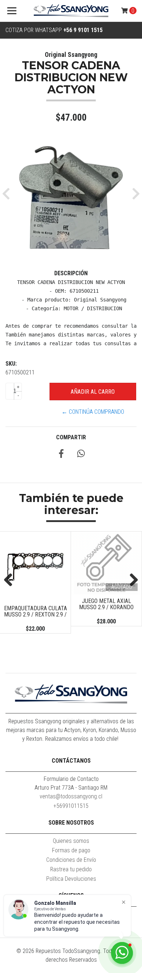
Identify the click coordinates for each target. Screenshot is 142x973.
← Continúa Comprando (93, 411)
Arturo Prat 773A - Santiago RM (71, 787)
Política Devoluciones (71, 878)
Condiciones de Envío (71, 859)
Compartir (71, 437)
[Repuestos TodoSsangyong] (71, 11)
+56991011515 (71, 805)
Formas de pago (71, 850)
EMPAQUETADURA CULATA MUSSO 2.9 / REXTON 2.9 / (35, 611)
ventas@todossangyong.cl (71, 796)
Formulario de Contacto (71, 778)
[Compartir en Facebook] (61, 454)
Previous (11, 580)
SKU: (11, 363)
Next (131, 580)
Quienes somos (71, 840)
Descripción (71, 273)
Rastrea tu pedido (71, 869)
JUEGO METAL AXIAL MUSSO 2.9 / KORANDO (106, 604)
